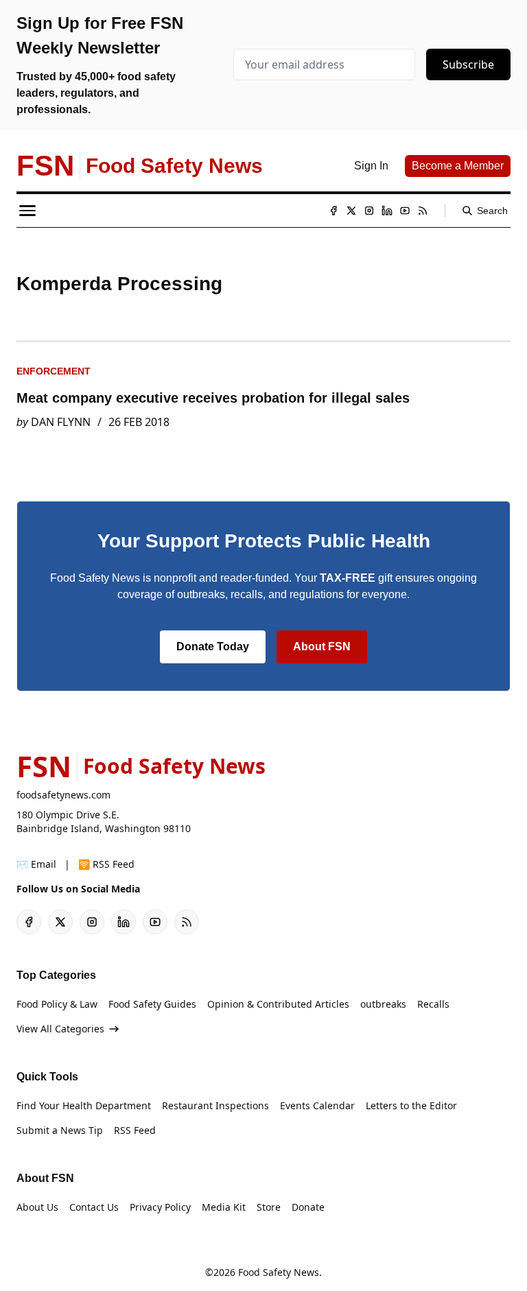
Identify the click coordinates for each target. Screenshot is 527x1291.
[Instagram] (369, 210)
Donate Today (212, 646)
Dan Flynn (61, 421)
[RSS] (422, 210)
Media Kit (224, 1206)
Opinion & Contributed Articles (278, 1003)
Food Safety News (278, 1272)
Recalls (433, 1003)
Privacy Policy (160, 1206)
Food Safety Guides (152, 1003)
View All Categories (60, 1028)
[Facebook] (333, 210)
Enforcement (53, 371)
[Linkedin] (387, 210)
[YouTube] (404, 210)
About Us (37, 1206)
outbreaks (383, 1003)
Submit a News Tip (59, 1130)
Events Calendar (317, 1105)
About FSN (322, 646)
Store (269, 1206)
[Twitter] (351, 210)
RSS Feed (135, 1130)
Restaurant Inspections (215, 1105)
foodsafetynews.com (63, 794)
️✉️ (36, 863)
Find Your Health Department (83, 1105)
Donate (308, 1206)
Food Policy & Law (56, 1003)
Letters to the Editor (411, 1105)
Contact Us (94, 1206)
